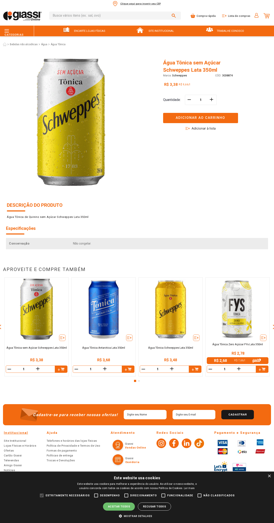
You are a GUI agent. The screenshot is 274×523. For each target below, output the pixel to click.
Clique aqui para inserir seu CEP (140, 3)
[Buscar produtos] (174, 16)
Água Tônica (58, 44)
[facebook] (174, 444)
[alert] (137, 497)
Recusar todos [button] (154, 506)
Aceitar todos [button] (119, 506)
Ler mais (189, 488)
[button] (215, 115)
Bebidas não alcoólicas (24, 44)
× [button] (269, 476)
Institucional (16, 433)
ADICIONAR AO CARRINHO (200, 118)
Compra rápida (206, 15)
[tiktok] (199, 444)
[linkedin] (186, 444)
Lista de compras (239, 15)
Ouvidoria (132, 462)
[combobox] (115, 16)
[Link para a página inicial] (4, 44)
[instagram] (161, 444)
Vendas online (135, 447)
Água (44, 44)
